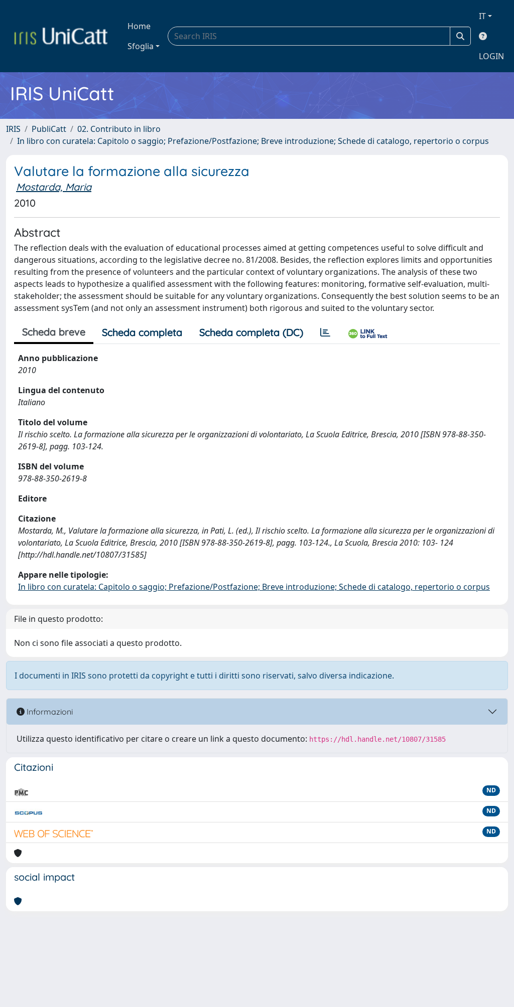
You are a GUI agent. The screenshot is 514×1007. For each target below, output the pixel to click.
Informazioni (49, 712)
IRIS (13, 128)
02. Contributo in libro (119, 128)
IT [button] (482, 16)
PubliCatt (49, 128)
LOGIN (491, 56)
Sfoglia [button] (140, 46)
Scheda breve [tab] (53, 331)
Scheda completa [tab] (142, 332)
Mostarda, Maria (53, 187)
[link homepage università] (60, 36)
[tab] (325, 332)
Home (139, 26)
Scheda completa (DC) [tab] (251, 332)
